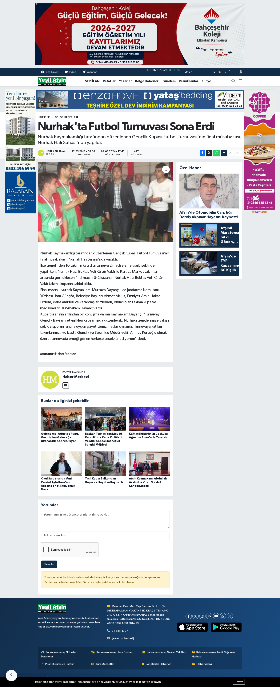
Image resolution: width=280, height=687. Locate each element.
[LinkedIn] (209, 616)
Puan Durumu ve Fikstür (59, 664)
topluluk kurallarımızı (75, 577)
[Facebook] (189, 616)
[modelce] (140, 99)
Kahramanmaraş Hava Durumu (115, 652)
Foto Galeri (51, 72)
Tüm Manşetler (105, 664)
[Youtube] (216, 616)
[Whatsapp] (223, 616)
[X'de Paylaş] (209, 153)
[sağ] (259, 151)
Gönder (49, 564)
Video (72, 72)
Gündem (169, 81)
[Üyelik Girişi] (239, 72)
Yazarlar (92, 72)
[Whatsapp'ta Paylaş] (216, 153)
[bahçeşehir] (140, 34)
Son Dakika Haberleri (158, 664)
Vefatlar (109, 81)
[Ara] (233, 81)
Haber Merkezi (75, 377)
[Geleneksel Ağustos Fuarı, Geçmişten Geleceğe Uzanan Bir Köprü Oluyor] (61, 418)
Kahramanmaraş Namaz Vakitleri (166, 652)
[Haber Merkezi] (50, 379)
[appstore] (192, 627)
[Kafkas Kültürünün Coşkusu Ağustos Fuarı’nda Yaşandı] (149, 418)
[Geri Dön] (11, 675)
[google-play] (226, 627)
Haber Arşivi (204, 664)
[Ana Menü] (240, 81)
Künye (206, 81)
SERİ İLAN (92, 81)
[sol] (20, 151)
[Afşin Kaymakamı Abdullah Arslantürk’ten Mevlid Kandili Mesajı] (149, 463)
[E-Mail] (65, 385)
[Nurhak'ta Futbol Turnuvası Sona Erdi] (105, 202)
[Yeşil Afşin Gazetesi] (52, 81)
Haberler (44, 117)
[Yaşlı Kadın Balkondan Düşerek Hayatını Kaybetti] (105, 463)
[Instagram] (202, 616)
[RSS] (230, 616)
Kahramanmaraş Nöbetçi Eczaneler (58, 654)
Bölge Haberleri (147, 81)
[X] (195, 616)
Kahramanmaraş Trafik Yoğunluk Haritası (213, 654)
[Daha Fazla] (224, 153)
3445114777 (120, 630)
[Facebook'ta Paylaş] (202, 153)
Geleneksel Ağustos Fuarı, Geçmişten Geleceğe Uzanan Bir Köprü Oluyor (60, 437)
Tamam (239, 682)
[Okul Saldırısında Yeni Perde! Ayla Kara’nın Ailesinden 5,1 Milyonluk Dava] (61, 463)
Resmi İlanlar (188, 81)
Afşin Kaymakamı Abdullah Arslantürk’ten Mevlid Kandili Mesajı (148, 482)
